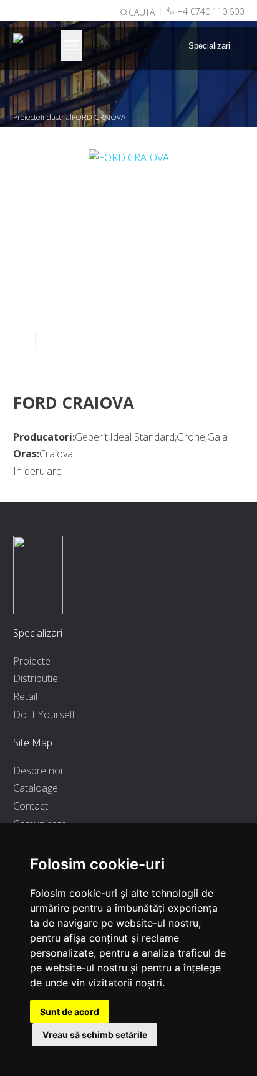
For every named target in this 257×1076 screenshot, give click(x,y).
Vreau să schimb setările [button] (94, 1034)
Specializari (209, 45)
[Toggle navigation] (71, 45)
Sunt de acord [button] (69, 1011)
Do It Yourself (44, 714)
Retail (25, 696)
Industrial (56, 117)
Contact (30, 806)
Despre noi (37, 770)
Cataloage (35, 788)
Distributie (35, 678)
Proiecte (27, 117)
